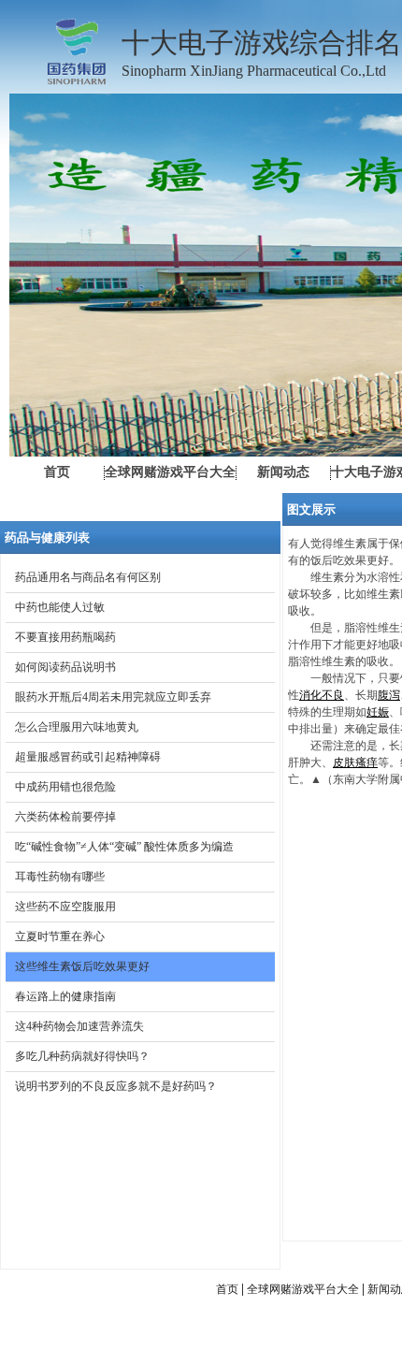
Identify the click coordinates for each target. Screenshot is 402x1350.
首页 (227, 1289)
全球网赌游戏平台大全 (303, 1289)
